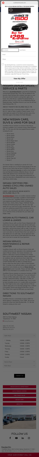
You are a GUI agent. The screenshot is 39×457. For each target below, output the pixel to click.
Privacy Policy (25, 74)
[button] (3, 3)
